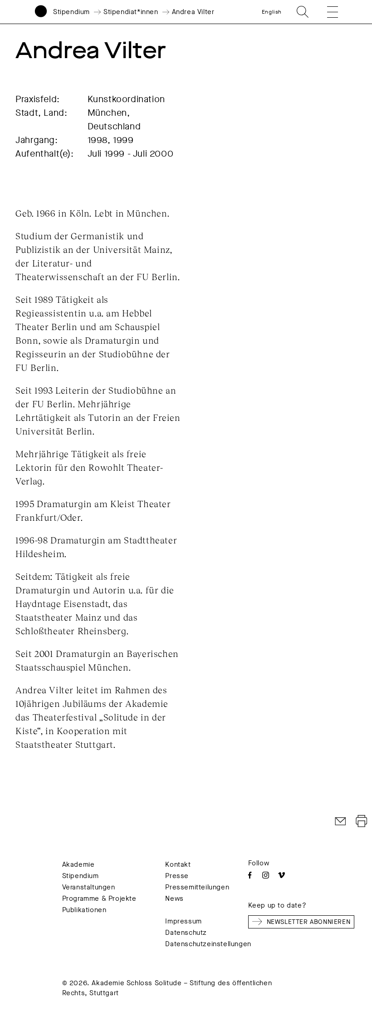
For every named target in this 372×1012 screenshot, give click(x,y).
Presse (177, 875)
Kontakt (178, 864)
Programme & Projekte (99, 898)
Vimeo (281, 875)
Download (361, 821)
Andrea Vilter (193, 11)
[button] (326, 12)
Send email (341, 821)
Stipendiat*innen (130, 11)
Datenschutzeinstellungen (208, 943)
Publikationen (84, 909)
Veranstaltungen (88, 887)
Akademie (78, 864)
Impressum (183, 921)
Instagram (265, 875)
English (272, 11)
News (174, 898)
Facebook (249, 875)
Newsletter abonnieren (309, 922)
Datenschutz (186, 932)
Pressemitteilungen (197, 887)
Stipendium (71, 11)
